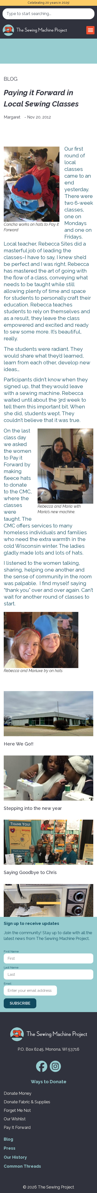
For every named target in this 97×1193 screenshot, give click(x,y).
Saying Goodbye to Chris (30, 872)
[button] (90, 30)
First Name (11, 951)
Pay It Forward (17, 1127)
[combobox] (48, 13)
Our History (15, 1157)
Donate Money (17, 1093)
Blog (8, 1139)
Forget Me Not (17, 1110)
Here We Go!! (18, 743)
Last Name (11, 967)
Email (7, 983)
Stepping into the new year (33, 808)
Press (9, 1148)
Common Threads (22, 1166)
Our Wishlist (15, 1118)
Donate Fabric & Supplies (27, 1101)
